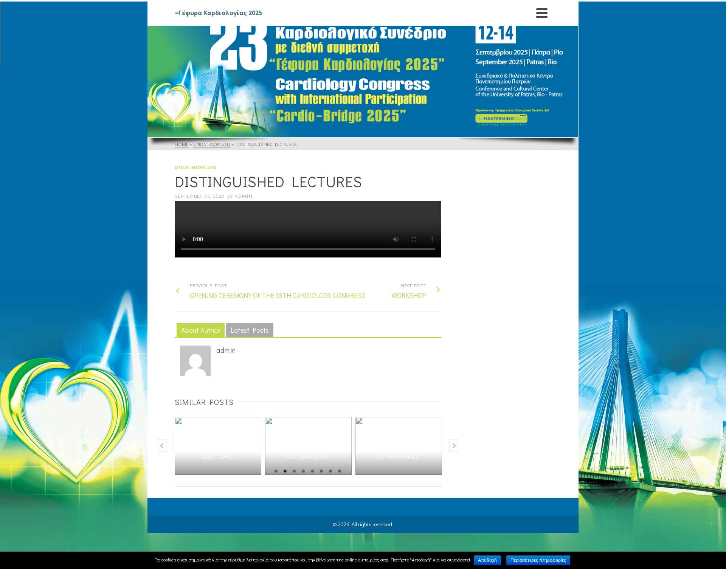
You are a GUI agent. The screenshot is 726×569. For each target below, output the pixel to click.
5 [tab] (312, 471)
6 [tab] (321, 471)
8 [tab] (339, 471)
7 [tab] (330, 471)
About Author (200, 330)
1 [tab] (276, 471)
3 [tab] (294, 471)
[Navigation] (541, 13)
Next (453, 445)
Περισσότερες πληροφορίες (538, 560)
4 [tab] (303, 471)
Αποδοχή (487, 560)
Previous (162, 445)
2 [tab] (285, 471)
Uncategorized (196, 167)
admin (244, 195)
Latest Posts (250, 330)
